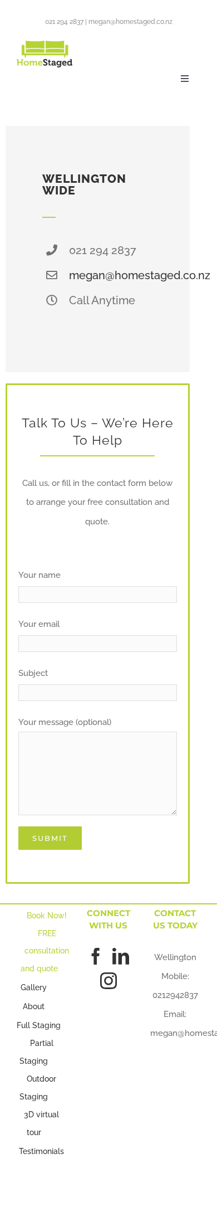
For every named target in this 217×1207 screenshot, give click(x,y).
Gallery (34, 987)
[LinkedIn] (120, 956)
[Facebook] (95, 956)
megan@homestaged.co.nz (130, 22)
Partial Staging (36, 1052)
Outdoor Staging (37, 1087)
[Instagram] (108, 980)
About (34, 1006)
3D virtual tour (41, 1123)
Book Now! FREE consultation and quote (45, 942)
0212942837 (175, 995)
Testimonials (41, 1151)
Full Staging (39, 1025)
